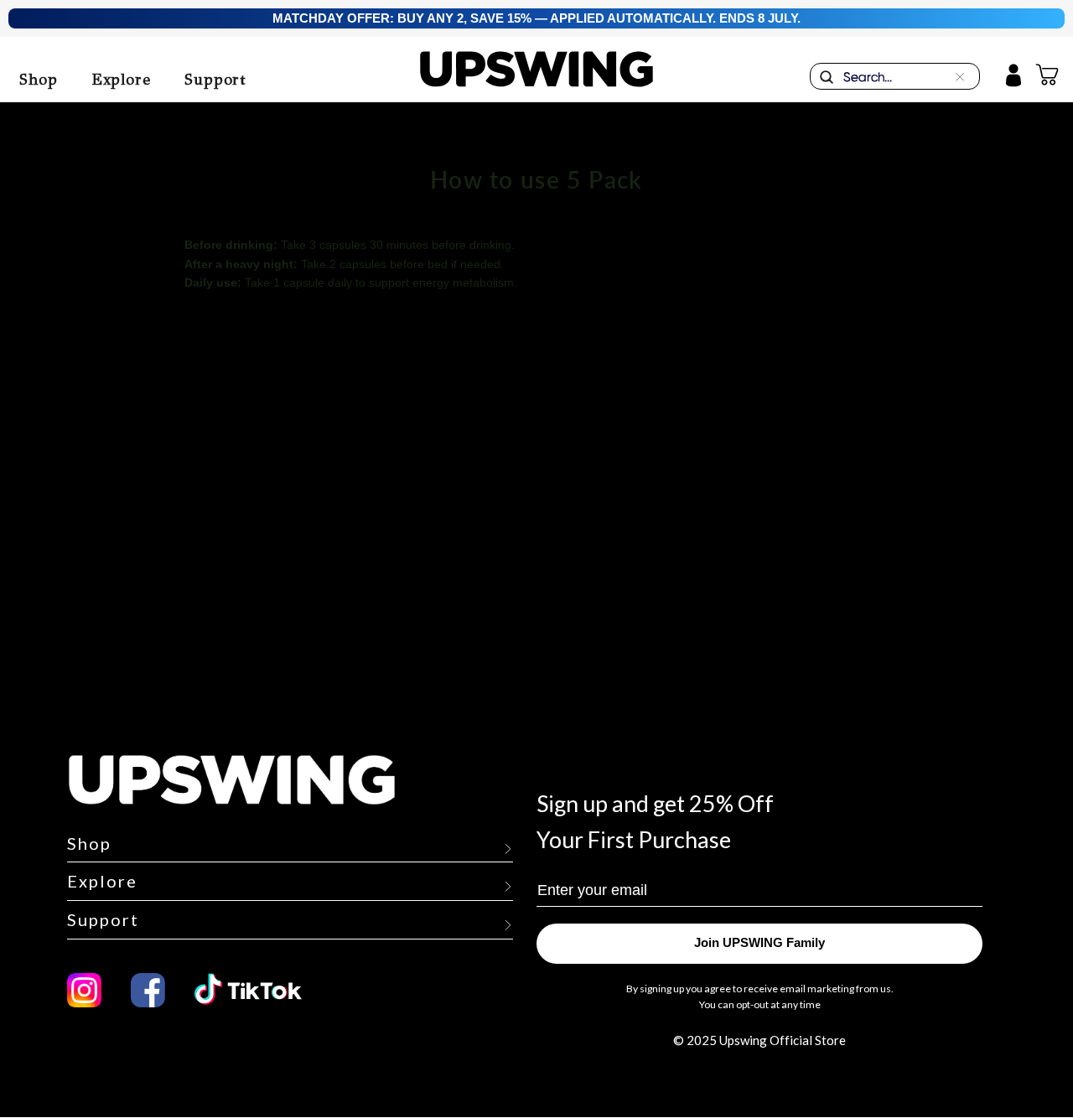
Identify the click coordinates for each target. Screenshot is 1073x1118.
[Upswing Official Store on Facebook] (148, 990)
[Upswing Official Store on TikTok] (257, 990)
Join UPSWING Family (759, 943)
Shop (38, 79)
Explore (121, 79)
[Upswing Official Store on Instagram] (84, 990)
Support (215, 79)
